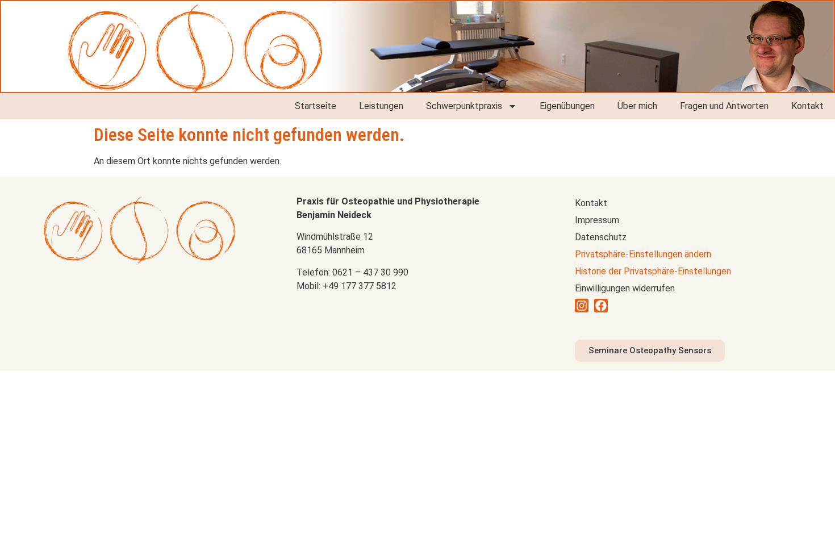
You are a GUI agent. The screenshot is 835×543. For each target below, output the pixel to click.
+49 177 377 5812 (359, 286)
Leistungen (381, 106)
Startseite (315, 106)
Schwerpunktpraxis (464, 106)
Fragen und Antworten (724, 106)
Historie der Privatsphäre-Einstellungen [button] (653, 271)
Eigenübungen (567, 106)
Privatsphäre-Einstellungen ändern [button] (643, 254)
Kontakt (807, 106)
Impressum (597, 220)
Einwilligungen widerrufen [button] (625, 288)
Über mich (637, 106)
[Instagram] (581, 305)
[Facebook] (601, 305)
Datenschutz (601, 237)
